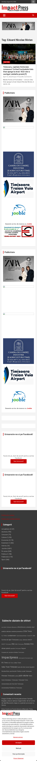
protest (16, 676)
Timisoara (15, 680)
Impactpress (10, 657)
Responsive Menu (33, 1)
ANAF (33, 627)
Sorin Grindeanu (6, 680)
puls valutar (23, 675)
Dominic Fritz (29, 644)
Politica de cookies (8, 515)
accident (4, 627)
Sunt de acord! (19, 461)
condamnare (11, 636)
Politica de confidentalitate (11, 519)
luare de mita (21, 667)
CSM (34, 635)
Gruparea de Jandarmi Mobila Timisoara (13, 652)
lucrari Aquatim (30, 667)
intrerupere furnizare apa (26, 658)
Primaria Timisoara (8, 676)
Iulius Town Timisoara (9, 667)
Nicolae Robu (5, 671)
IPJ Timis (5, 663)
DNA (13, 644)
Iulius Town (17, 662)
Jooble (29, 224)
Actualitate (5, 529)
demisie (25, 640)
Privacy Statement (18, 758)
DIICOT (30, 640)
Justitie (4, 548)
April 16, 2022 (7, 77)
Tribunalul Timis (23, 680)
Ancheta (4, 532)
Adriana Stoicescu (12, 627)
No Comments (27, 77)
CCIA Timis (27, 631)
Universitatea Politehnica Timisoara (12, 688)
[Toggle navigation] (4, 15)
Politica (4, 554)
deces (20, 640)
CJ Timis (4, 635)
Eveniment (5, 543)
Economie (5, 540)
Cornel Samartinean (21, 635)
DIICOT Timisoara (6, 644)
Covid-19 (29, 635)
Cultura (6, 62)
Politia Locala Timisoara (24, 671)
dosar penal (6, 648)
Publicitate (5, 557)
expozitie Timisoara (15, 648)
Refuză (18, 748)
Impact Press (16, 77)
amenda (28, 627)
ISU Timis (11, 662)
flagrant (23, 648)
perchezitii (13, 671)
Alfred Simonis (21, 627)
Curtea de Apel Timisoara (10, 640)
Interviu (4, 546)
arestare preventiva (17, 631)
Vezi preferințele (19, 754)
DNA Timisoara (19, 644)
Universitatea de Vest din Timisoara (12, 684)
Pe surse (5, 551)
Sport (3, 560)
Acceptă (18, 743)
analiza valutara (6, 631)
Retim (30, 676)
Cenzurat (5, 535)
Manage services (18, 737)
